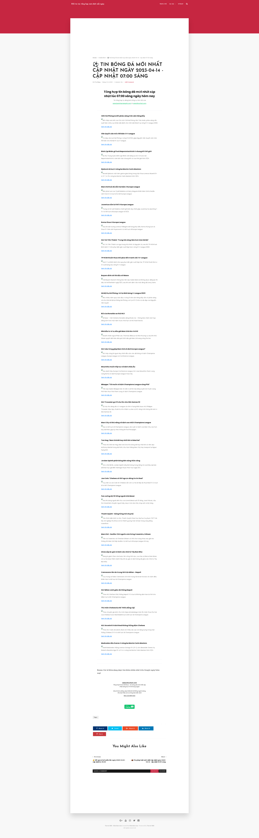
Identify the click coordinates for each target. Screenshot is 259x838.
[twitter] (134, 820)
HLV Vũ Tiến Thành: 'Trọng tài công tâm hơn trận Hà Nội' (125, 240)
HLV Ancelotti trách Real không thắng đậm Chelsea (123, 625)
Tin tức (171, 4)
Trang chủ (163, 4)
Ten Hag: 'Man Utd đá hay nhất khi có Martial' (120, 440)
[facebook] (139, 820)
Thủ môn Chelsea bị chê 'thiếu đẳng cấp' (118, 608)
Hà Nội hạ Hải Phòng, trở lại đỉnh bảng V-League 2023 (123, 293)
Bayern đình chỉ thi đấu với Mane (115, 275)
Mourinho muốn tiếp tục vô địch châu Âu (118, 367)
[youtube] (126, 820)
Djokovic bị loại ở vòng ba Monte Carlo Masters (121, 169)
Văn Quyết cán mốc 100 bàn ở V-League (118, 133)
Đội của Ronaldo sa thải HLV (113, 313)
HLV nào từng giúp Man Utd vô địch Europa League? (123, 349)
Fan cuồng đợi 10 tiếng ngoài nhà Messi (117, 496)
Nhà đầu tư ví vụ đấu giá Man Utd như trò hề (119, 331)
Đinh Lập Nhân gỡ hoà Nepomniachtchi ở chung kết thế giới (126, 151)
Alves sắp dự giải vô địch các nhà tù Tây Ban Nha (121, 552)
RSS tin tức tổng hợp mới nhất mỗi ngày (87, 4)
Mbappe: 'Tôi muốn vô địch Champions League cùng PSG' (125, 384)
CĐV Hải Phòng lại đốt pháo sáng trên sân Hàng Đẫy (123, 116)
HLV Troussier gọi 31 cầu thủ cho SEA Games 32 (120, 402)
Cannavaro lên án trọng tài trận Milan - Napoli (121, 572)
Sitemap (180, 4)
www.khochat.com (139, 103)
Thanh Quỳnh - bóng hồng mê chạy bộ (117, 514)
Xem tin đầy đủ (106, 127)
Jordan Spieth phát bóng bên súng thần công (120, 460)
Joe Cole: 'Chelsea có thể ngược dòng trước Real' (122, 478)
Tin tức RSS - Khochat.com (113, 825)
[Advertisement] (129, 42)
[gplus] (121, 820)
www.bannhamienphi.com (122, 103)
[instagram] (130, 820)
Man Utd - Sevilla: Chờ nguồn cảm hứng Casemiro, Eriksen (126, 534)
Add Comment (129, 82)
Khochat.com (134, 825)
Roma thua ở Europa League (113, 222)
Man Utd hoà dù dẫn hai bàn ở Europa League (120, 187)
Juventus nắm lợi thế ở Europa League (117, 204)
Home (95, 57)
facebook (154, 771)
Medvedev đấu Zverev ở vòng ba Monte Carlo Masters (124, 643)
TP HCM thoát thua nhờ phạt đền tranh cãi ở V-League (124, 258)
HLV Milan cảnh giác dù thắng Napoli (116, 590)
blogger (162, 771)
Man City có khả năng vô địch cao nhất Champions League (126, 422)
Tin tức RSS (150, 825)
